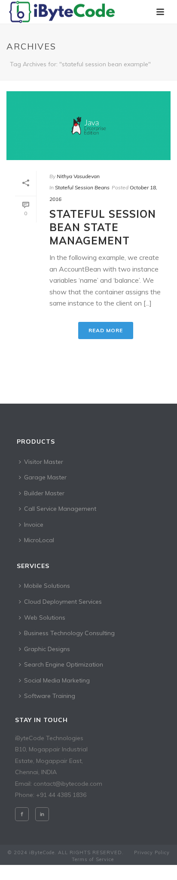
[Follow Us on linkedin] (42, 814)
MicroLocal (39, 540)
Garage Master (45, 477)
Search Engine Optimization (63, 664)
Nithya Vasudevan (78, 176)
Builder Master (44, 493)
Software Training (49, 696)
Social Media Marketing (57, 680)
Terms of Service (93, 859)
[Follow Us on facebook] (22, 814)
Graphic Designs (47, 649)
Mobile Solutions (47, 586)
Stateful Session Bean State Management (102, 227)
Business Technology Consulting (69, 633)
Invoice (33, 524)
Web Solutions (44, 617)
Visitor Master (43, 462)
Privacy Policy (152, 852)
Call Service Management (60, 509)
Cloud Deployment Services (63, 601)
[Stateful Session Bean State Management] (88, 125)
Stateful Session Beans (82, 187)
